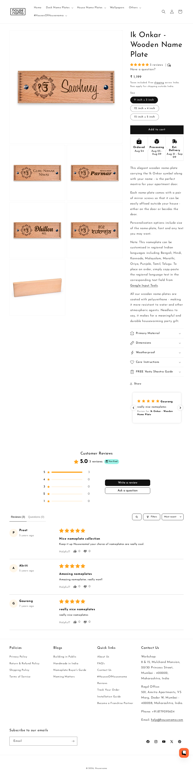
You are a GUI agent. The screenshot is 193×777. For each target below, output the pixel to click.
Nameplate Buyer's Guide (69, 670)
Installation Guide (109, 696)
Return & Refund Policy (24, 663)
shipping (159, 83)
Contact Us (104, 670)
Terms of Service (20, 676)
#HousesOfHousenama (112, 676)
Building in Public (64, 656)
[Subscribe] (73, 741)
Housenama (101, 768)
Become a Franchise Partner (115, 703)
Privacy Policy (18, 656)
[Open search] (137, 517)
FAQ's (101, 663)
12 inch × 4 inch (144, 108)
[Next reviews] (180, 407)
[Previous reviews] (133, 407)
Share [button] (137, 383)
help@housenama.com (167, 719)
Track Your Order (108, 690)
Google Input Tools (144, 285)
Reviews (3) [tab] (18, 516)
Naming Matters (64, 676)
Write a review (127, 482)
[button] (59, 8)
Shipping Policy (19, 670)
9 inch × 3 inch (144, 99)
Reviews (102, 683)
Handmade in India (65, 663)
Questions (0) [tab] (36, 516)
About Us (103, 656)
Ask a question (128, 490)
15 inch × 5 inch (144, 116)
